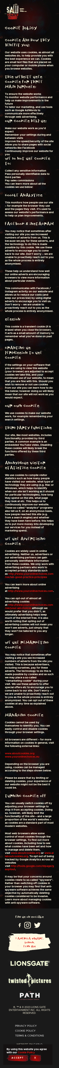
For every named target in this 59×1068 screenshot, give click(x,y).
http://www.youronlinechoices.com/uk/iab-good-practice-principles (29, 575)
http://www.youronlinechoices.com (30, 591)
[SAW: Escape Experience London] (11, 11)
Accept (17, 1057)
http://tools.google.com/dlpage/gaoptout (29, 867)
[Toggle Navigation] (23, 12)
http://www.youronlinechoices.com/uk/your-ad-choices (29, 606)
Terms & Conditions (29, 1035)
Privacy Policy (26, 1026)
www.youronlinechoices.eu (22, 756)
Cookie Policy (25, 1030)
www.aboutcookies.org (19, 753)
